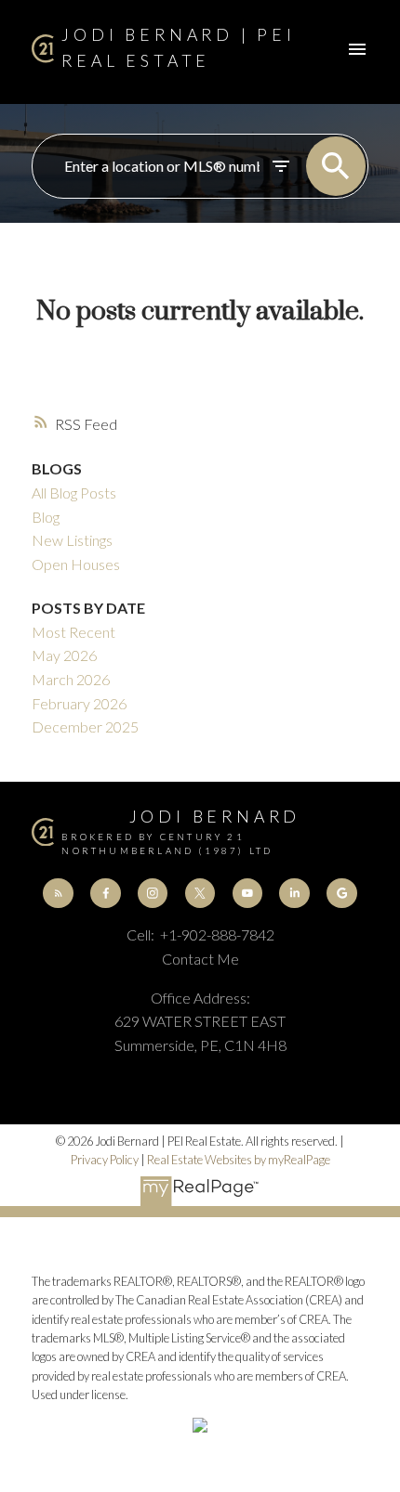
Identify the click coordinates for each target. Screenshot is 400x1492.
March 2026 (71, 679)
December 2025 (85, 726)
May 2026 (64, 655)
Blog (46, 516)
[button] (58, 893)
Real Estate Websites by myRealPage (238, 1159)
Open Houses (76, 564)
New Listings (72, 540)
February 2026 (79, 703)
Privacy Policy (105, 1159)
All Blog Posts (74, 492)
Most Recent (73, 632)
